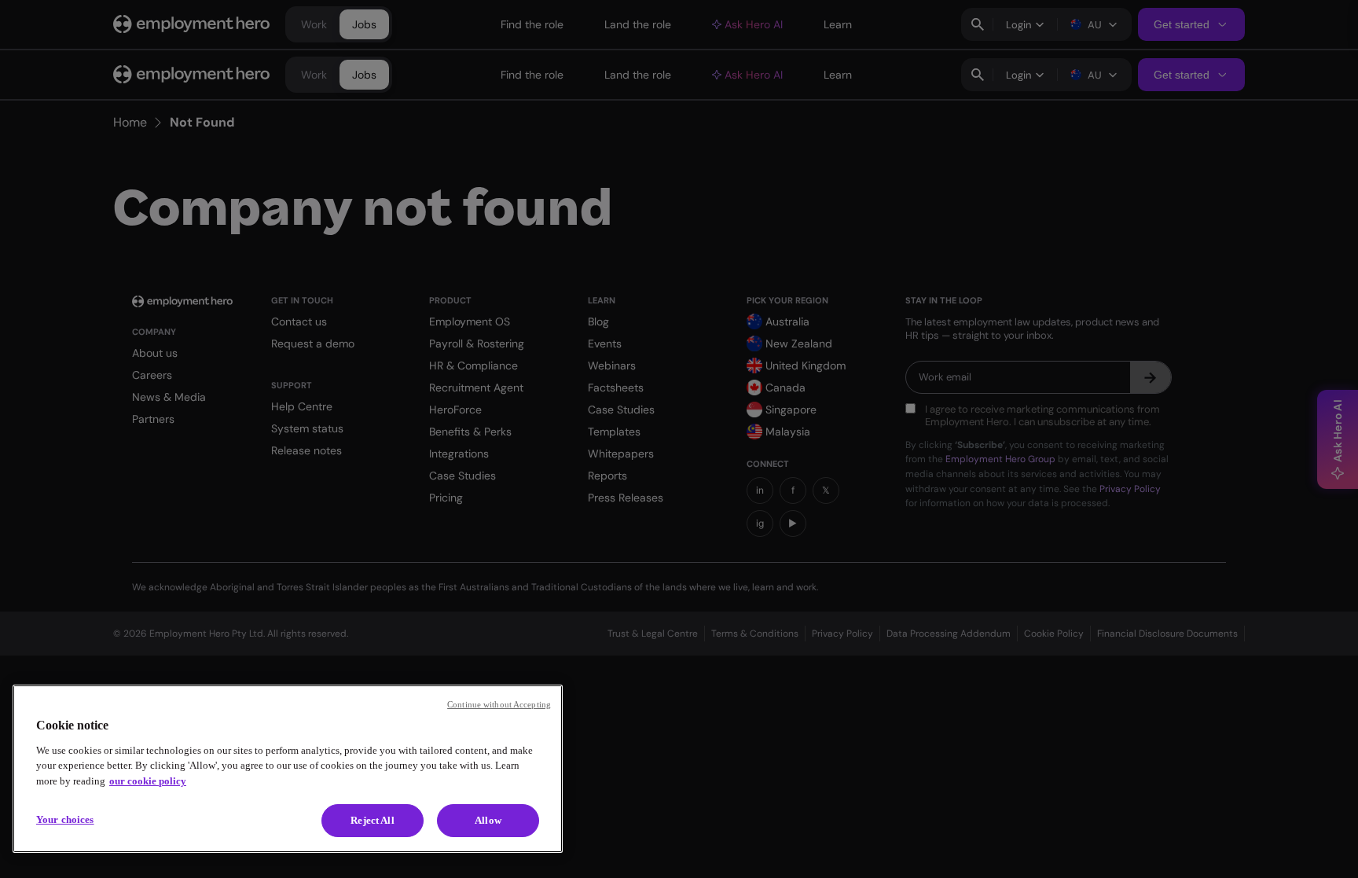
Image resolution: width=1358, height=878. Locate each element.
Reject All (372, 820)
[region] (288, 769)
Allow (488, 820)
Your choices (65, 819)
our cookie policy (147, 781)
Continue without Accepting (499, 704)
